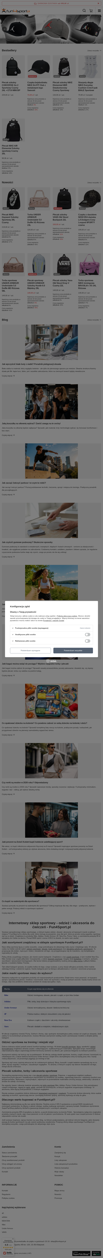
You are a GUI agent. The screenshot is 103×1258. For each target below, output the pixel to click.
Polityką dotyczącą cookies (67, 616)
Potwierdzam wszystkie (73, 650)
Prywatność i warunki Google (53, 620)
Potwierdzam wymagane (30, 650)
